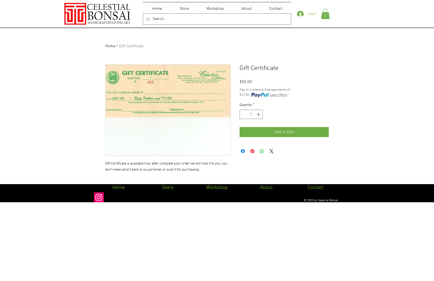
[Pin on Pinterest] (252, 151)
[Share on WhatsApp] (262, 151)
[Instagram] (99, 197)
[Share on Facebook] (243, 151)
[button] (325, 14)
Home (110, 46)
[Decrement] (243, 114)
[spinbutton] (251, 114)
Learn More (278, 95)
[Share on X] (271, 151)
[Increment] (259, 114)
